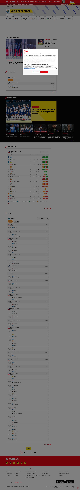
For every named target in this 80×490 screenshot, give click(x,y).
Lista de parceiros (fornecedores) (29, 68)
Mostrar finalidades (36, 71)
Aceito (44, 71)
